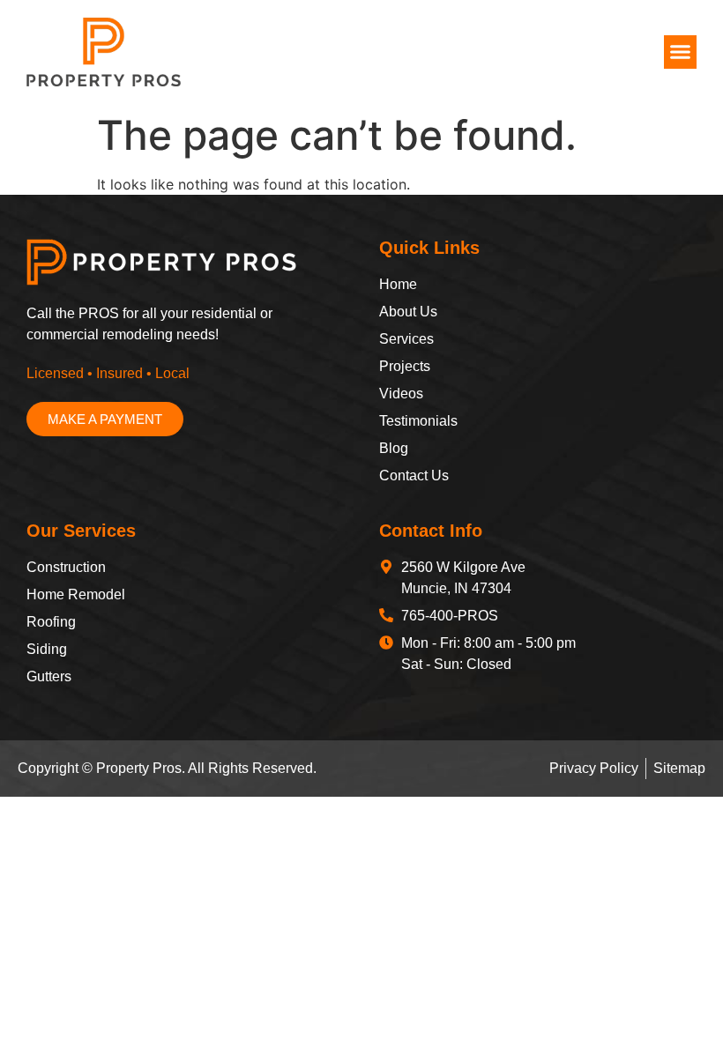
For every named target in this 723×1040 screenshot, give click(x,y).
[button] (680, 52)
